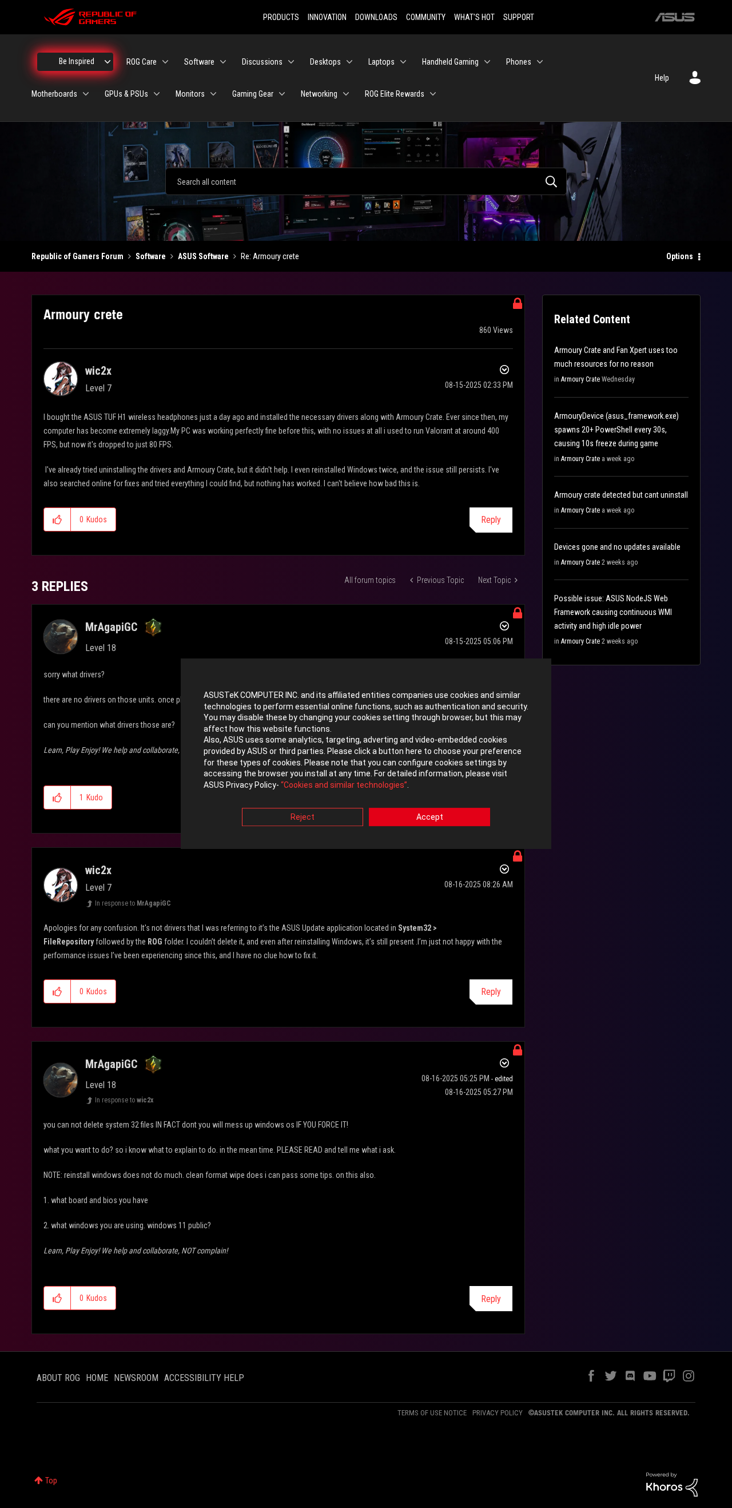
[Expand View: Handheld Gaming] (487, 62)
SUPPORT (518, 17)
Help (662, 77)
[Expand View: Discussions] (291, 62)
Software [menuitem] (199, 61)
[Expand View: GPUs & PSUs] (156, 94)
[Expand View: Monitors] (213, 94)
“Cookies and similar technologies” (344, 784)
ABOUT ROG (58, 1377)
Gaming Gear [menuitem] (252, 93)
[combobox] (366, 181)
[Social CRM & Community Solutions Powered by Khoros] (672, 1484)
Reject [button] (303, 817)
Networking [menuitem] (319, 93)
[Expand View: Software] (223, 62)
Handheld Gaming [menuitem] (450, 61)
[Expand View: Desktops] (349, 62)
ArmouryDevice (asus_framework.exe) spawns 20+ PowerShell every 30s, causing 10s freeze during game (616, 429)
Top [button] (51, 1480)
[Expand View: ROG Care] (165, 62)
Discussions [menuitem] (262, 61)
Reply (491, 519)
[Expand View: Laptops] (403, 62)
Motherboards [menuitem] (54, 93)
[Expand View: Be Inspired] (107, 61)
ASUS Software (203, 256)
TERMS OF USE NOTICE (432, 1412)
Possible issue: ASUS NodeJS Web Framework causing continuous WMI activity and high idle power (613, 612)
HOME (97, 1377)
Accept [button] (429, 817)
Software (151, 256)
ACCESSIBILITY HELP (204, 1377)
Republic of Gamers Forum (77, 256)
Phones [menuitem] (518, 61)
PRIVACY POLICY (497, 1412)
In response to (133, 903)
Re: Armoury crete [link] (270, 256)
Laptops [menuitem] (381, 61)
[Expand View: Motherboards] (86, 94)
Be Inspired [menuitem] (76, 61)
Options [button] (679, 256)
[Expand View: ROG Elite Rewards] (433, 94)
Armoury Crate (580, 379)
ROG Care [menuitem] (141, 61)
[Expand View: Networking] (346, 94)
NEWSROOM (136, 1377)
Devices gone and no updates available (617, 546)
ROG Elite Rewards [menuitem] (394, 93)
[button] (57, 519)
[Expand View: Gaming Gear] (282, 94)
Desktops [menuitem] (325, 61)
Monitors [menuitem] (190, 93)
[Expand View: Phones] (540, 62)
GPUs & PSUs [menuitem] (126, 93)
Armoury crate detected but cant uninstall (621, 494)
